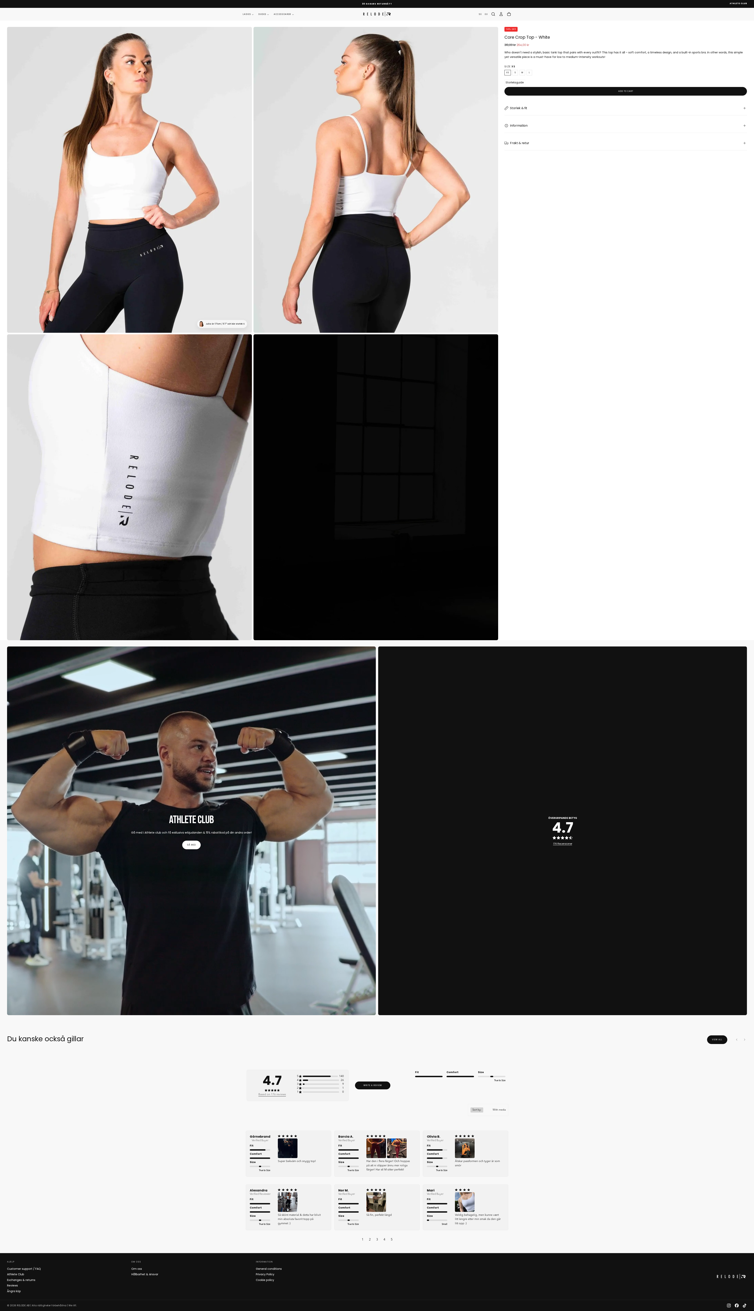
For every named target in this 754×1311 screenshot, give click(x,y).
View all (717, 1039)
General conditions (269, 1269)
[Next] (744, 1039)
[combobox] (488, 1110)
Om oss (136, 1269)
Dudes (262, 14)
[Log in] (501, 14)
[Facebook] (736, 1305)
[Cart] (509, 14)
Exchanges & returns (21, 1280)
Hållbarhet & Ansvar (144, 1274)
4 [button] (384, 1239)
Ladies (247, 14)
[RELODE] (731, 1276)
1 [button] (362, 1239)
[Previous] (736, 1039)
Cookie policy (265, 1280)
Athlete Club (15, 1274)
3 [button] (377, 1239)
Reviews (12, 1285)
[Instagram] (729, 1305)
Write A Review (372, 1085)
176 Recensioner (562, 843)
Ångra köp (14, 1291)
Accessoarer (282, 14)
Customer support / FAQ (24, 1269)
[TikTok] (744, 1305)
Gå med (191, 844)
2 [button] (370, 1239)
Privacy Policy (265, 1274)
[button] (493, 14)
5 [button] (392, 1239)
